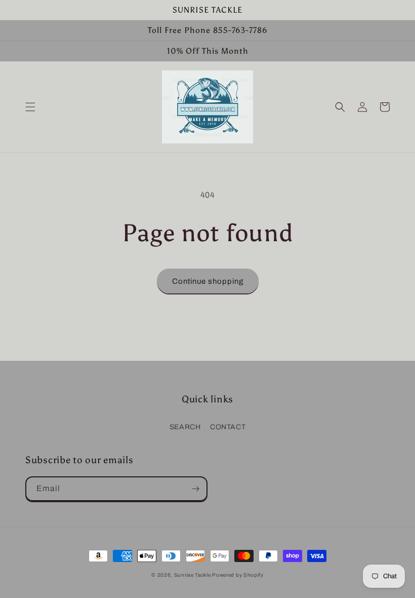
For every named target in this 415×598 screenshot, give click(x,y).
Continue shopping (207, 281)
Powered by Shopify (238, 575)
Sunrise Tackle (193, 575)
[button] (30, 107)
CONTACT (227, 427)
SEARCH (185, 427)
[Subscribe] (195, 488)
